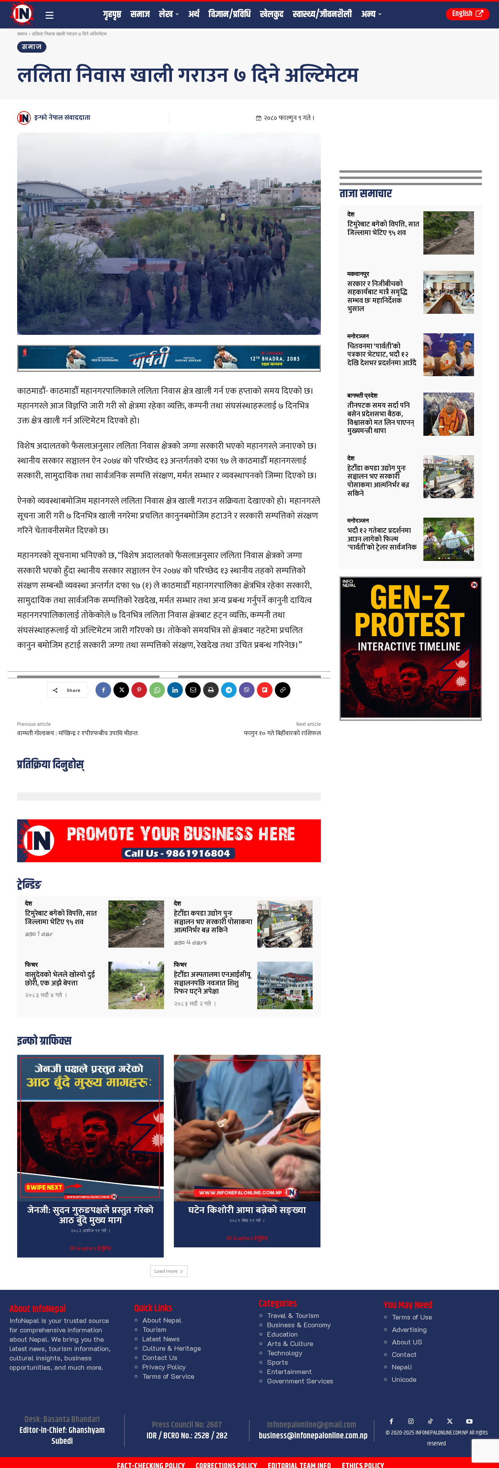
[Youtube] (469, 1421)
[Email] (193, 690)
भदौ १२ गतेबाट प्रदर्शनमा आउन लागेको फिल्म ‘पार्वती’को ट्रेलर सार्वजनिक (382, 539)
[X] (121, 690)
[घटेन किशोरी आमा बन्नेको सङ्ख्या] (247, 1128)
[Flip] (265, 690)
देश (28, 903)
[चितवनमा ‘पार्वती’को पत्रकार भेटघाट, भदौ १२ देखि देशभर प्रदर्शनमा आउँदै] (448, 355)
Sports (277, 1362)
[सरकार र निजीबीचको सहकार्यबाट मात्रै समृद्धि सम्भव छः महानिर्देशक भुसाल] (448, 292)
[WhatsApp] (157, 690)
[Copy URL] (282, 690)
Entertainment (289, 1371)
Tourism (154, 1329)
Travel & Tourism (293, 1315)
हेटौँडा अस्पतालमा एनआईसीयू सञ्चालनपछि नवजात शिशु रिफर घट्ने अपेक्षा (212, 983)
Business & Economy (299, 1324)
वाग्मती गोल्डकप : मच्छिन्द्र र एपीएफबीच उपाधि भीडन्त (77, 733)
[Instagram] (411, 1421)
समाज (22, 33)
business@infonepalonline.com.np (313, 1436)
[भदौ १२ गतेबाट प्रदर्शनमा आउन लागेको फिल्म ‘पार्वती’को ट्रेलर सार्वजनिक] (448, 539)
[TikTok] (430, 1421)
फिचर (31, 965)
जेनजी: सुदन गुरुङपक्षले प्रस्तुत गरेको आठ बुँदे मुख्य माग (90, 1215)
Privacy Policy (164, 1366)
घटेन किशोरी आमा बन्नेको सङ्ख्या (247, 1210)
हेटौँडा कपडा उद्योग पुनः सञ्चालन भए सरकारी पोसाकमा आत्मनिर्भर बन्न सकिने (213, 922)
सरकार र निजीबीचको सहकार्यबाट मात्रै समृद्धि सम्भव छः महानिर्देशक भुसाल (377, 296)
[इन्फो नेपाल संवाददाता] (25, 118)
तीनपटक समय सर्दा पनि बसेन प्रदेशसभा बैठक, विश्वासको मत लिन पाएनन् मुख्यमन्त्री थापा (380, 418)
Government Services (300, 1380)
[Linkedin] (175, 690)
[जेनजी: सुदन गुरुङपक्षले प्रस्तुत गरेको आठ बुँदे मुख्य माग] (90, 1128)
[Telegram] (229, 690)
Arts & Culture (290, 1343)
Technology (285, 1352)
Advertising (409, 1329)
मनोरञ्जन (358, 336)
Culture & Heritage (171, 1348)
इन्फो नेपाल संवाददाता (62, 117)
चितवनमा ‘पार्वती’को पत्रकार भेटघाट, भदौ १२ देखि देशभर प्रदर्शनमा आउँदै (381, 355)
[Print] (211, 690)
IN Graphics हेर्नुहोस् (90, 1249)
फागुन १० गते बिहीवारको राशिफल (282, 733)
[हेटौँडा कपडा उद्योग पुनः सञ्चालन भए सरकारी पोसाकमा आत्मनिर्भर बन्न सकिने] (285, 924)
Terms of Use (412, 1316)
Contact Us (159, 1357)
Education (282, 1334)
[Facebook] (103, 690)
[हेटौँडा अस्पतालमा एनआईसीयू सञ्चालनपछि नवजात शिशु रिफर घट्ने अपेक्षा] (285, 985)
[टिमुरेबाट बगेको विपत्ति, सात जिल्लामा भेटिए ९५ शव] (136, 924)
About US (407, 1341)
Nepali (402, 1366)
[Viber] (247, 690)
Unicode (404, 1379)
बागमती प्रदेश (362, 396)
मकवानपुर (358, 274)
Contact (404, 1354)
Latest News (161, 1338)
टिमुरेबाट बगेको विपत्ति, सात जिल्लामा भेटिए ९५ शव (61, 918)
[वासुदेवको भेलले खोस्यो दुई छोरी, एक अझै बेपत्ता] (136, 985)
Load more (166, 1271)
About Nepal (162, 1320)
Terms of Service (168, 1376)
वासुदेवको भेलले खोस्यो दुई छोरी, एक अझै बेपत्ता (60, 979)
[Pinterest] (139, 690)
